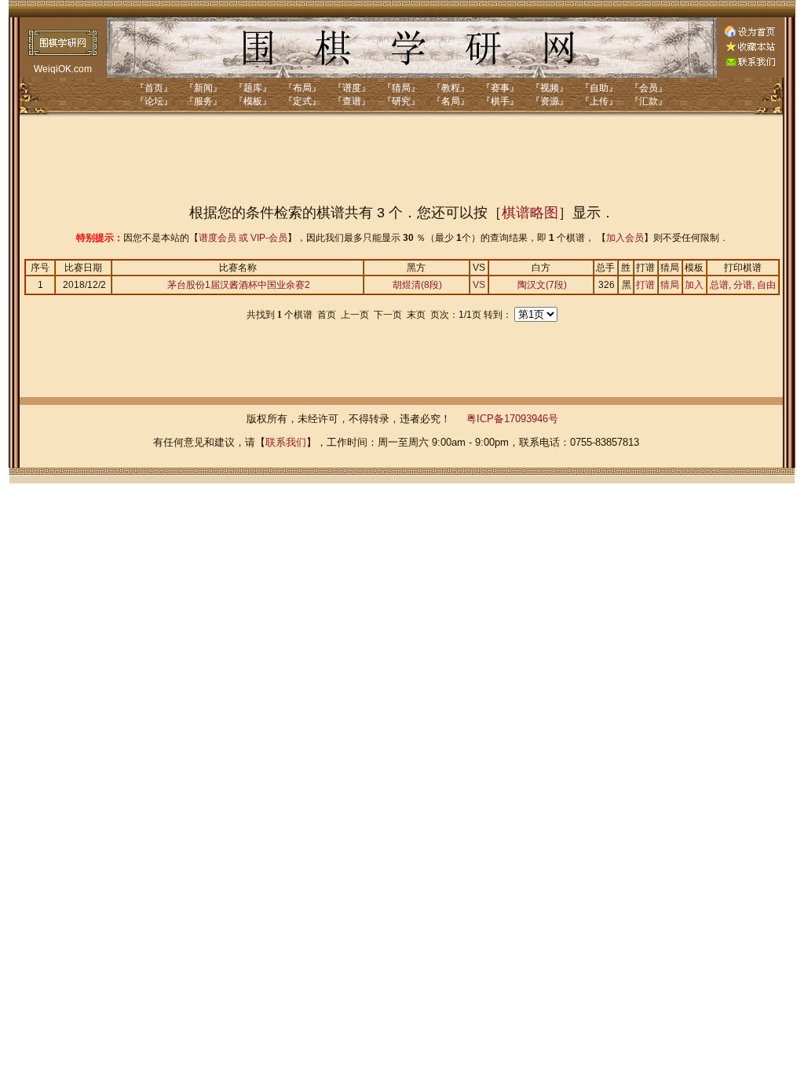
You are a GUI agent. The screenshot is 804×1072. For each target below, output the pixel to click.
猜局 (669, 284)
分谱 (742, 284)
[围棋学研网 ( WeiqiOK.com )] (750, 48)
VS (479, 284)
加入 (694, 284)
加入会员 (625, 237)
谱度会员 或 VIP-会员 (243, 237)
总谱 (719, 284)
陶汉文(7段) (542, 284)
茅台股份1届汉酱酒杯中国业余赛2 (238, 284)
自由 (766, 284)
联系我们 (285, 442)
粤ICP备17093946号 (512, 419)
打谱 (645, 284)
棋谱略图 (530, 213)
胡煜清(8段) (417, 284)
